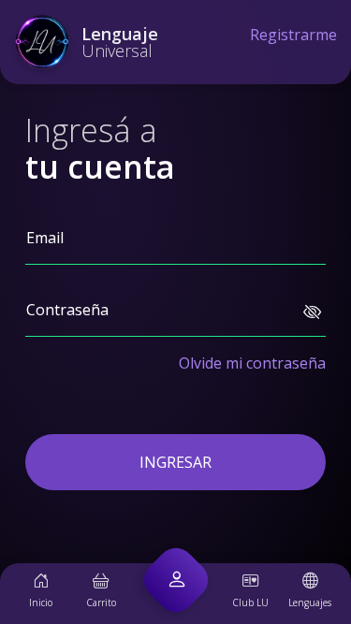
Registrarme (293, 34)
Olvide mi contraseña (252, 363)
